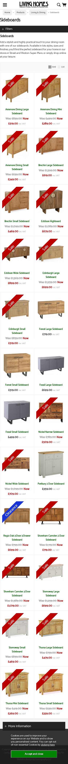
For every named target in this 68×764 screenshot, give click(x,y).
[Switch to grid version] (50, 67)
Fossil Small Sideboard (17, 432)
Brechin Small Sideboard (17, 221)
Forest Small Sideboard (17, 385)
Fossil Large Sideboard (51, 385)
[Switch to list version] (59, 67)
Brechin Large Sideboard (50, 165)
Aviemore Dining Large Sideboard (17, 111)
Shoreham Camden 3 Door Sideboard (17, 594)
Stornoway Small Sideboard (17, 650)
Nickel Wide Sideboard (17, 484)
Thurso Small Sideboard (51, 703)
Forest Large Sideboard (51, 329)
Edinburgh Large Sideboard (51, 275)
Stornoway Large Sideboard (51, 594)
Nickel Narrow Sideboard (51, 432)
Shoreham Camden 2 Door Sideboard (51, 538)
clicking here (48, 745)
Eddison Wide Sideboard (17, 273)
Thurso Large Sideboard (51, 648)
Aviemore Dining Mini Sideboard (51, 111)
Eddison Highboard (51, 221)
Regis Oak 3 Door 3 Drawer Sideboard (16, 538)
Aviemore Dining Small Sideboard (16, 167)
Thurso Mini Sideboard (17, 703)
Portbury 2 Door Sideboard (51, 484)
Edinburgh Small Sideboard (17, 331)
